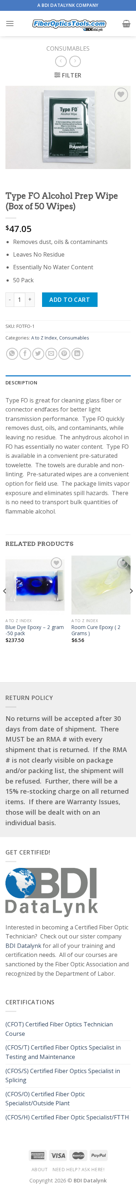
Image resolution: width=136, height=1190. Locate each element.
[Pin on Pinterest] (64, 354)
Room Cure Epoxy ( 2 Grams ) (95, 630)
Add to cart (69, 300)
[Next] (131, 605)
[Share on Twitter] (38, 354)
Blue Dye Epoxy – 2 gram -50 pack (34, 630)
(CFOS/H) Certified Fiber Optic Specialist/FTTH (68, 1117)
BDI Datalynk (23, 946)
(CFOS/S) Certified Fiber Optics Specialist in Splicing (62, 1075)
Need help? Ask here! (78, 1169)
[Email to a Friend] (51, 354)
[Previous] (5, 605)
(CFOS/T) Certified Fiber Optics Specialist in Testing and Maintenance (63, 1052)
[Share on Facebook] (25, 354)
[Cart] (126, 23)
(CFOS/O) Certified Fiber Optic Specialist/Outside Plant (45, 1098)
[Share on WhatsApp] (12, 354)
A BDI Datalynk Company (68, 5)
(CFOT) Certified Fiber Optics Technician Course (59, 1029)
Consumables (68, 48)
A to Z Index (44, 337)
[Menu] (9, 23)
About (40, 1169)
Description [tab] (21, 382)
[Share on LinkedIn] (77, 354)
